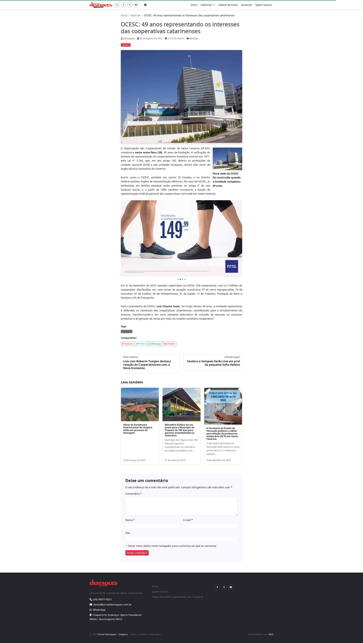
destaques (127, 282)
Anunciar (246, 5)
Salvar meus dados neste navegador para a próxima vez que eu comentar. (172, 496)
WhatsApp (156, 294)
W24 (271, 585)
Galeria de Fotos (228, 5)
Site (127, 483)
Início (194, 5)
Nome (130, 470)
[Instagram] (129, 4)
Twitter (141, 294)
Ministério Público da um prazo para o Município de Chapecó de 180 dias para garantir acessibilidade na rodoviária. (179, 381)
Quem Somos (263, 5)
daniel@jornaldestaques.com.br (112, 555)
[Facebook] (123, 4)
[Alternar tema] (145, 5)
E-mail (188, 470)
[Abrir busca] (117, 5)
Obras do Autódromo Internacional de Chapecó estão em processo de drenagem (137, 379)
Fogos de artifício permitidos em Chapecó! (177, 547)
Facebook (128, 294)
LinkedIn (170, 294)
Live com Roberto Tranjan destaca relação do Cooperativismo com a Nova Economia (147, 315)
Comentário (133, 444)
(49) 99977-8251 (102, 550)
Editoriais (206, 5)
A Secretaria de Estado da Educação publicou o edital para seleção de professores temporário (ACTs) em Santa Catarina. (222, 384)
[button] (178, 230)
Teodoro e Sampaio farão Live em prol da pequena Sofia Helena (213, 313)
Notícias (136, 15)
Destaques (129, 38)
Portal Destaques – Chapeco (113, 585)
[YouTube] (136, 4)
